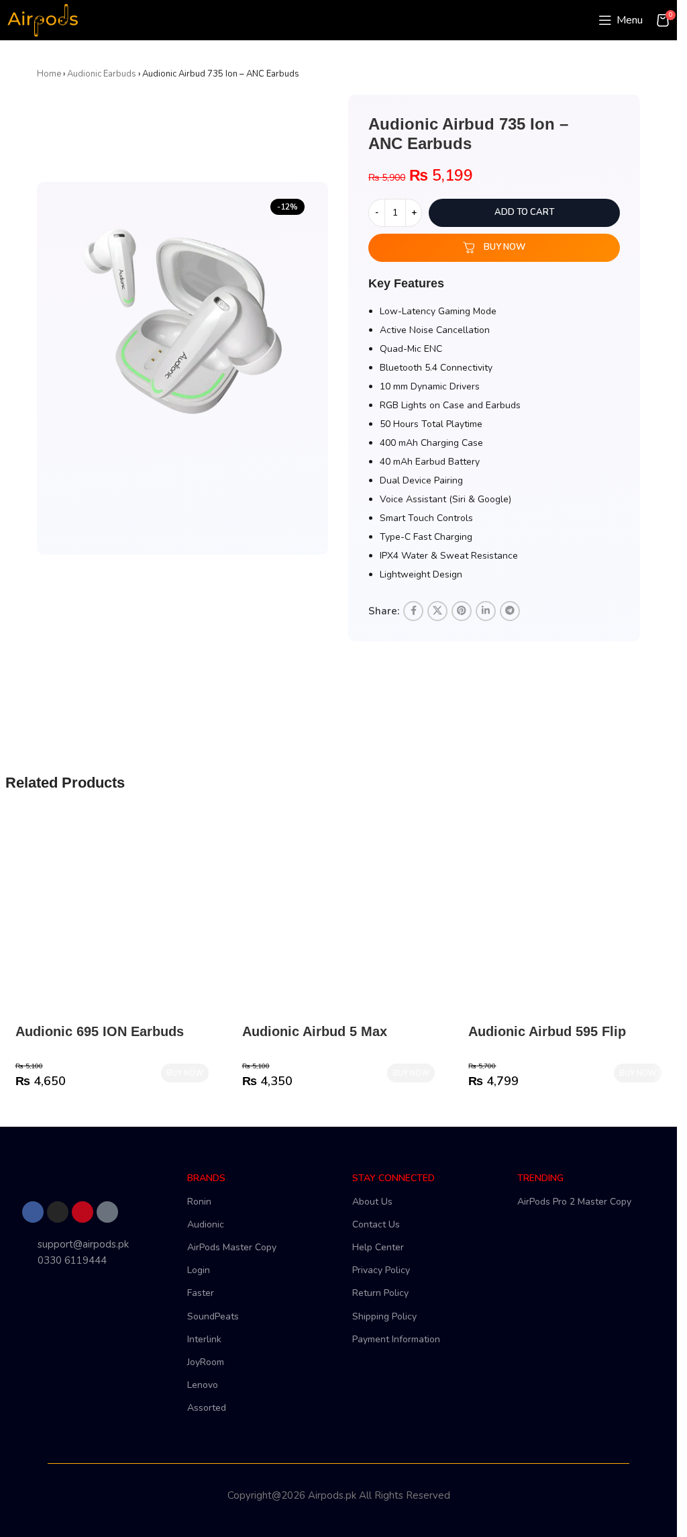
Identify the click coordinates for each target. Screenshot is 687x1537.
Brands (206, 1178)
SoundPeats (213, 1316)
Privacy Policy (381, 1270)
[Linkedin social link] (486, 611)
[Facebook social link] (413, 611)
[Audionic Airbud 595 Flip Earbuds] (565, 919)
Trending (540, 1178)
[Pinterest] (82, 1212)
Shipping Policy (384, 1316)
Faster (200, 1293)
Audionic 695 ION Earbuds (99, 1031)
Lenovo (202, 1385)
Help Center (378, 1247)
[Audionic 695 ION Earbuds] (112, 919)
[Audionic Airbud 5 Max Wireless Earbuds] (338, 919)
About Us (372, 1201)
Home (49, 74)
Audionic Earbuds (101, 74)
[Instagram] (57, 1212)
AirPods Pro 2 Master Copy (574, 1201)
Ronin (199, 1201)
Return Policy (380, 1293)
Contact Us (376, 1224)
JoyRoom (205, 1362)
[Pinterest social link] (462, 611)
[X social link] (437, 611)
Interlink (204, 1339)
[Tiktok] (107, 1212)
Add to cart (524, 212)
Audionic (205, 1224)
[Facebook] (33, 1212)
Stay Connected (393, 1178)
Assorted (206, 1407)
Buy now (504, 247)
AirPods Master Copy (231, 1247)
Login (198, 1270)
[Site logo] (42, 19)
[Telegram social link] (510, 611)
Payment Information (396, 1339)
